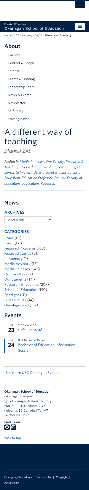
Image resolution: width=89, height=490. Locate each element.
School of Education (20, 290)
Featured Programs (20, 248)
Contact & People (21, 63)
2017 (16, 35)
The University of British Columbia (32, 9)
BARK (9, 238)
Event (9, 243)
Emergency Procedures (18, 477)
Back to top (13, 438)
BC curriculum (44, 167)
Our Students (15, 279)
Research (48, 183)
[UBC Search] (80, 5)
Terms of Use (44, 477)
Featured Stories (17, 253)
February (27, 35)
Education (12, 178)
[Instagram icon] (13, 429)
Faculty (59, 178)
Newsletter (16, 103)
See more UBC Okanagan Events (32, 373)
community (66, 167)
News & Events (19, 95)
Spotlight (11, 295)
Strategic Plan (19, 119)
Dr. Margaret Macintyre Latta (57, 172)
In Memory (13, 259)
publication (30, 183)
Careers (14, 55)
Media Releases (31, 162)
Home (7, 35)
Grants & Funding (21, 79)
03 (36, 35)
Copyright (61, 477)
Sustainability (15, 300)
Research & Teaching (21, 284)
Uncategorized (16, 305)
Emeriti (13, 71)
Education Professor (37, 178)
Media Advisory (17, 264)
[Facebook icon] (7, 429)
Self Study (15, 111)
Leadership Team (21, 87)
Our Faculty (55, 162)
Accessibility (11, 482)
